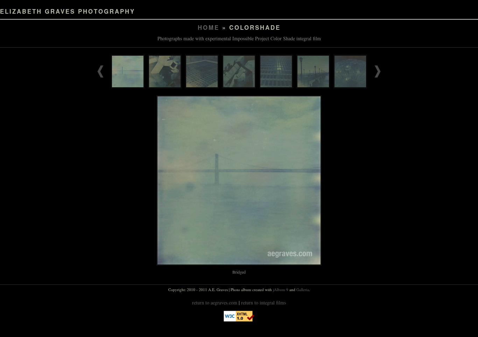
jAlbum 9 (280, 289)
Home (208, 27)
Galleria (302, 289)
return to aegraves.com (214, 302)
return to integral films (263, 302)
